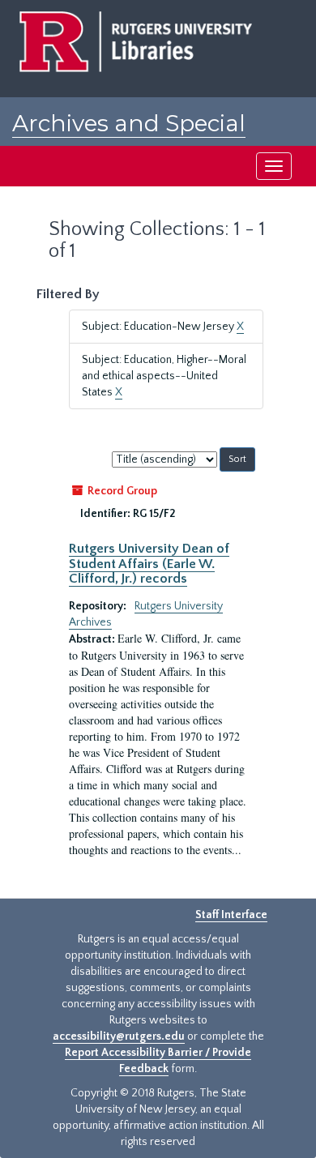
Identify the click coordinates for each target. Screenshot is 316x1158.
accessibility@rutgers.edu (119, 1036)
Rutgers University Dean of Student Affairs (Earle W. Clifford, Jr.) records (149, 563)
